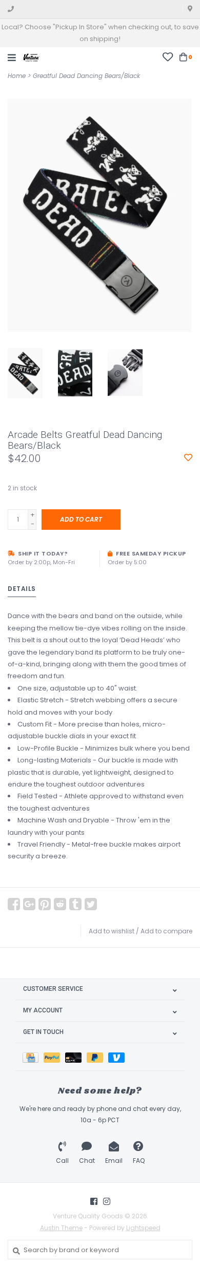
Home (17, 75)
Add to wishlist (111, 931)
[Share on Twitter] (91, 904)
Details (22, 588)
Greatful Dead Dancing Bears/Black (86, 75)
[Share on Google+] (29, 904)
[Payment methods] (33, 1056)
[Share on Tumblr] (75, 904)
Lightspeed (143, 1227)
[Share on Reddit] (60, 904)
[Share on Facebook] (14, 904)
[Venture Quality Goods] (31, 57)
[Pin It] (44, 904)
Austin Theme (61, 1227)
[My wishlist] (167, 57)
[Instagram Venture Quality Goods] (106, 1201)
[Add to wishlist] (188, 458)
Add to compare (166, 931)
